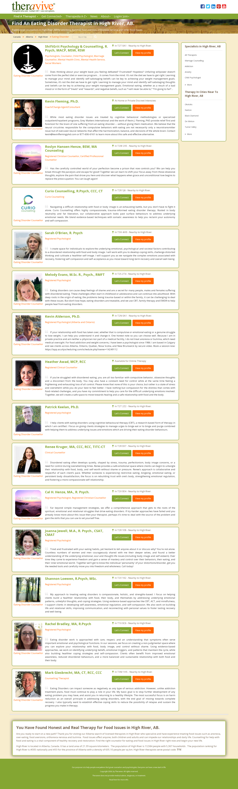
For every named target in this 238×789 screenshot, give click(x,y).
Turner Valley (190, 127)
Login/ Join (121, 16)
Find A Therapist (25, 16)
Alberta (29, 37)
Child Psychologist (193, 77)
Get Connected (51, 16)
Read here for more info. (119, 780)
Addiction (189, 66)
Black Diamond (191, 115)
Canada (17, 37)
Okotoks (188, 104)
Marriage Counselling (194, 60)
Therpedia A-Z (76, 16)
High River (43, 37)
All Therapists (191, 55)
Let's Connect (122, 52)
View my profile (143, 52)
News (94, 16)
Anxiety (188, 72)
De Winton (189, 121)
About (105, 16)
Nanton (188, 110)
